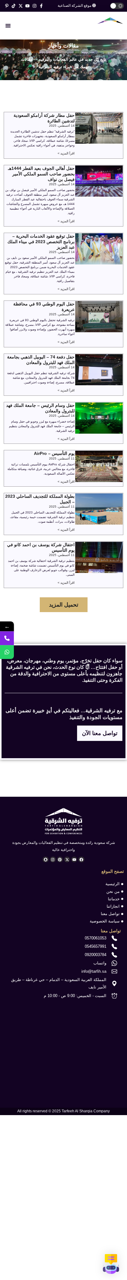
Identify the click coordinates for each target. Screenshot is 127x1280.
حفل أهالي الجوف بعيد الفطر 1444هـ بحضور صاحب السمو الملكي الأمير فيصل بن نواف (41, 174)
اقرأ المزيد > (66, 153)
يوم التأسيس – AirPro (54, 453)
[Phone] (7, 638)
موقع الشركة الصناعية (75, 5)
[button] (8, 25)
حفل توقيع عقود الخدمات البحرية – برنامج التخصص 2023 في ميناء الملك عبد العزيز (41, 242)
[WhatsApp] (7, 652)
